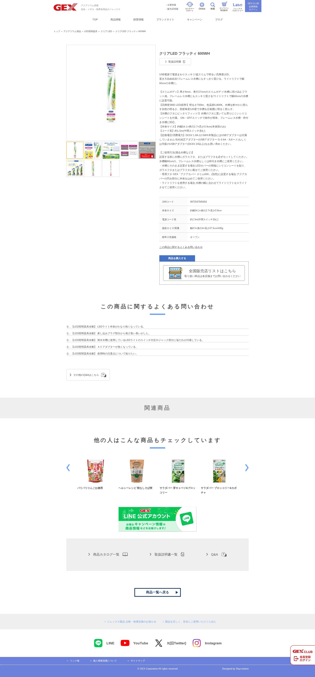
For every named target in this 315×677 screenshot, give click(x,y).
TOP (95, 19)
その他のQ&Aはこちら (86, 374)
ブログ (219, 19)
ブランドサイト (165, 19)
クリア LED (106, 31)
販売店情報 (172, 9)
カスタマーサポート (189, 10)
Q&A (214, 554)
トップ (57, 31)
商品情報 (115, 19)
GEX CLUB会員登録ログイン (253, 6)
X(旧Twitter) (176, 643)
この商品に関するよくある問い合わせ (181, 247)
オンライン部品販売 (224, 9)
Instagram (213, 643)
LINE (110, 643)
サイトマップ (138, 660)
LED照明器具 (90, 31)
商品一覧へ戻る (157, 592)
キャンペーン (194, 19)
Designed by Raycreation (235, 668)
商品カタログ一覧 (106, 554)
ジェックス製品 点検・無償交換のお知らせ (131, 621)
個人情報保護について (105, 660)
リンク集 (74, 660)
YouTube (140, 643)
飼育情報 (138, 19)
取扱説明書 (174, 61)
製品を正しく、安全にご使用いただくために (190, 621)
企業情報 (171, 5)
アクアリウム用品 (72, 31)
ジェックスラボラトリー (237, 10)
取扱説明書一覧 (166, 554)
